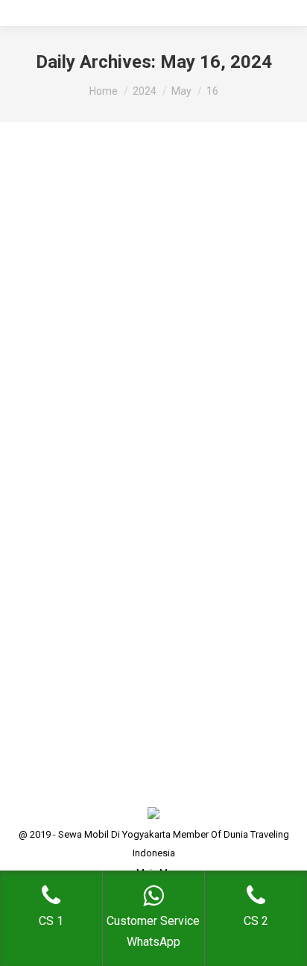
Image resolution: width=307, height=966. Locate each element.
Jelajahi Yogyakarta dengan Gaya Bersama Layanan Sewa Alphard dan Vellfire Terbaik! (147, 431)
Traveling (77, 481)
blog (44, 481)
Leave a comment (72, 500)
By (147, 481)
